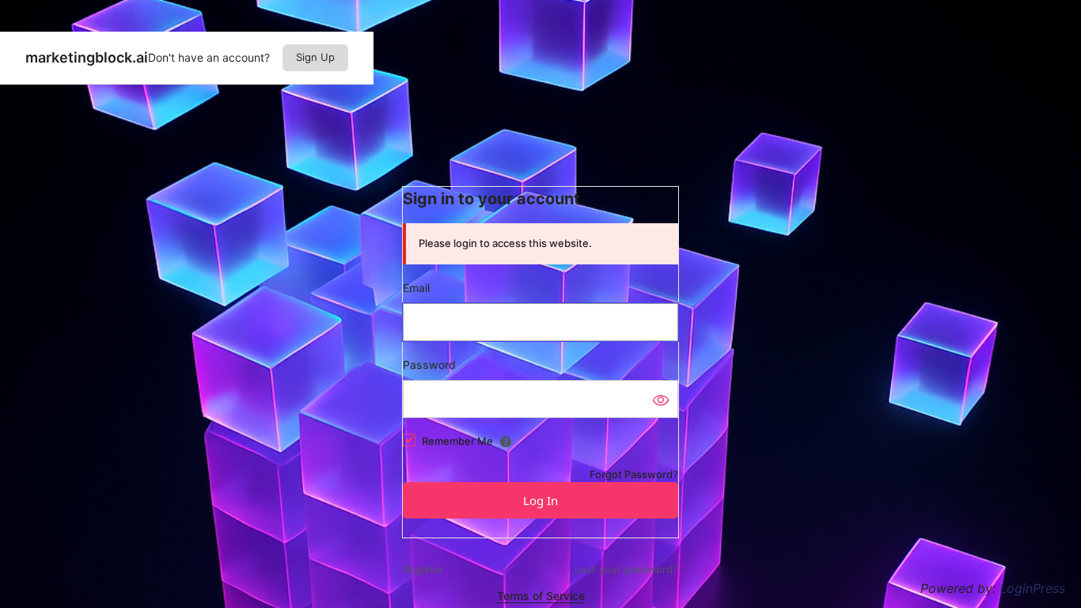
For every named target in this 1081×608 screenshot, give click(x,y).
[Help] (505, 441)
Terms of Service (541, 595)
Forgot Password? (634, 474)
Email (416, 287)
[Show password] (660, 399)
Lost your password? (626, 569)
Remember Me (457, 441)
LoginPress (1032, 588)
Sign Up (315, 57)
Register (423, 569)
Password (429, 364)
